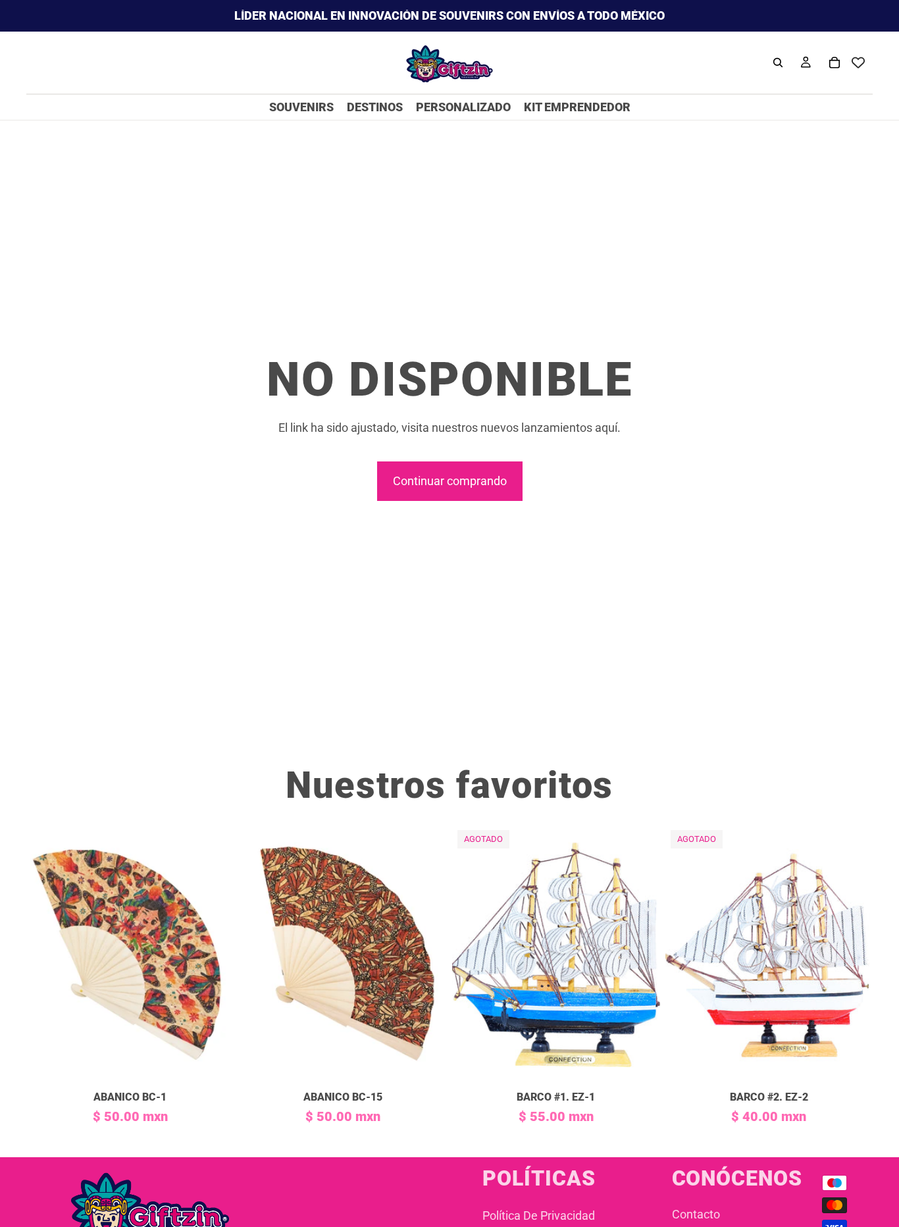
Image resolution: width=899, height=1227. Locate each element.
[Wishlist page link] (858, 62)
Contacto (696, 1214)
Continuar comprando (450, 481)
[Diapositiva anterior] (46, 954)
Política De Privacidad (538, 1215)
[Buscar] (777, 62)
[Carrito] (834, 62)
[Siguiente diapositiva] (214, 954)
